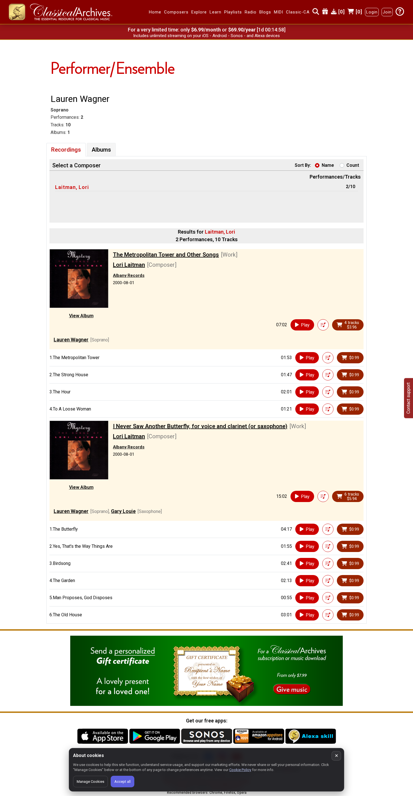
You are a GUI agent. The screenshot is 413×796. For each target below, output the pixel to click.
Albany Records (128, 275)
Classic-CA (298, 12)
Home (155, 12)
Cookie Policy (240, 770)
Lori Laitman (129, 264)
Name (328, 165)
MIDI (278, 12)
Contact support (408, 398)
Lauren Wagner (71, 340)
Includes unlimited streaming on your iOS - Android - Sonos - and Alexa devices (206, 35)
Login (372, 12)
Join (387, 12)
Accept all (122, 781)
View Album (81, 315)
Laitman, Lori (72, 187)
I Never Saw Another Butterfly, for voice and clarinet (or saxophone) (200, 426)
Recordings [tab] (66, 149)
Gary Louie (123, 511)
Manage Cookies (90, 781)
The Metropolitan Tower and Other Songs (166, 254)
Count (352, 165)
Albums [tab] (101, 149)
